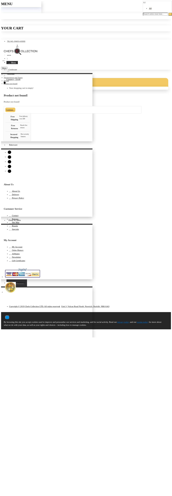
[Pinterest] (9, 166)
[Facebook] (9, 157)
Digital (6, 81)
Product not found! (10, 84)
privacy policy (123, 322)
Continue (9, 110)
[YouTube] (9, 171)
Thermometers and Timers (13, 78)
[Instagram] (9, 152)
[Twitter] (9, 161)
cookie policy (142, 322)
